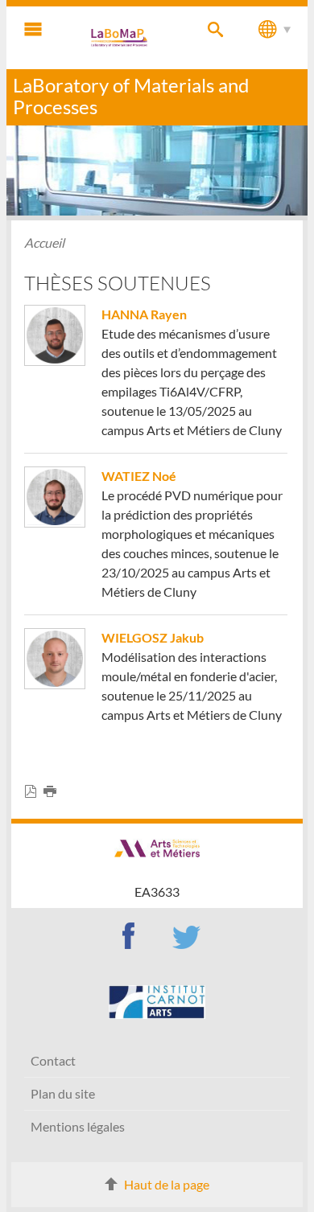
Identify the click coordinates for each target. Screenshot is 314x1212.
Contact (53, 1060)
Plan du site (63, 1093)
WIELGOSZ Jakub (152, 637)
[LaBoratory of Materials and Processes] (120, 37)
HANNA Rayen (144, 314)
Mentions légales (78, 1126)
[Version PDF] (33, 791)
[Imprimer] (53, 791)
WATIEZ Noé (138, 475)
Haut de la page (166, 1184)
